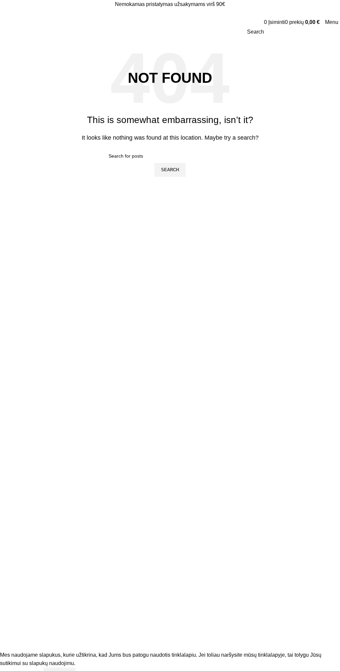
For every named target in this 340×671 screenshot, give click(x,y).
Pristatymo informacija (28, 392)
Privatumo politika (23, 403)
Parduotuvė (17, 530)
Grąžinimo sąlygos (24, 426)
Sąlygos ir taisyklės (25, 415)
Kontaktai (15, 553)
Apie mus (15, 541)
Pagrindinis (16, 519)
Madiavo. (45, 643)
